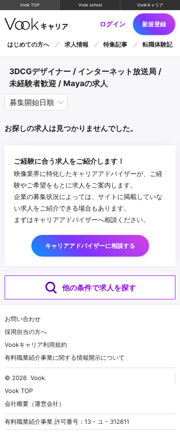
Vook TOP (30, 4)
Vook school (90, 4)
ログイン (113, 24)
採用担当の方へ (26, 331)
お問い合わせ (23, 318)
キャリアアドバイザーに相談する (90, 245)
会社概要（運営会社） (35, 403)
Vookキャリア (150, 4)
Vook (37, 377)
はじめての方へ (28, 44)
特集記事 (115, 44)
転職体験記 (158, 44)
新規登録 (154, 24)
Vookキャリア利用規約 (36, 344)
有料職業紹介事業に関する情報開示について (65, 357)
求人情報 (77, 44)
